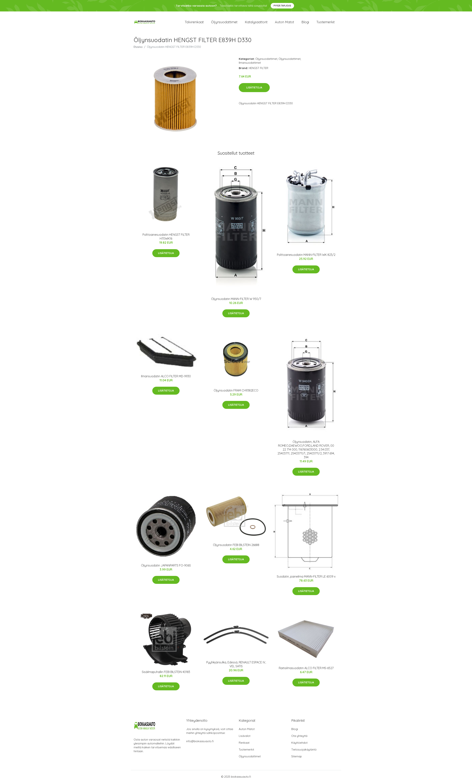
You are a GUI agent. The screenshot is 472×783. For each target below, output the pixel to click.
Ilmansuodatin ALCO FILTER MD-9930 (166, 376)
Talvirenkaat (194, 22)
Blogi (305, 22)
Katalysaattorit (256, 22)
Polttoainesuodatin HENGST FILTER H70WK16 (166, 236)
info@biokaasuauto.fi (200, 741)
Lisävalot (244, 736)
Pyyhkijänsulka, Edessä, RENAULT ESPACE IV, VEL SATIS (236, 664)
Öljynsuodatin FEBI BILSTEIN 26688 (236, 545)
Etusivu (138, 47)
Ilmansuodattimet (250, 62)
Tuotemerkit (325, 22)
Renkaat (244, 742)
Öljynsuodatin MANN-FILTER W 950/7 (236, 299)
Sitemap (296, 756)
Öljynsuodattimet (224, 22)
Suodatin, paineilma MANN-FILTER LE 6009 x (306, 576)
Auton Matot (247, 729)
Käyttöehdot (299, 742)
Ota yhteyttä (299, 736)
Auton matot (284, 22)
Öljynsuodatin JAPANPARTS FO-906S (166, 565)
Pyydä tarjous (282, 5)
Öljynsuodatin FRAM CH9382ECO (236, 390)
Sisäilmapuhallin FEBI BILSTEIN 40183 (166, 672)
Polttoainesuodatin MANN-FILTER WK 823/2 (306, 255)
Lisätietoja (254, 87)
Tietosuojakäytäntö (304, 749)
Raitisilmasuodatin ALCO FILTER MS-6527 (306, 668)
